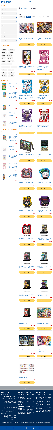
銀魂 (4, 55)
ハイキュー (12, 75)
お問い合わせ (34, 422)
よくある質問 (29, 422)
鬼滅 (4, 64)
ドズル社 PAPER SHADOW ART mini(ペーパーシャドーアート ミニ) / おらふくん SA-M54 (26, 97)
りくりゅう (12, 72)
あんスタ (4, 69)
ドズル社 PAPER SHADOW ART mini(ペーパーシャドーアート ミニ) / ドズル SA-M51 (44, 126)
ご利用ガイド (23, 422)
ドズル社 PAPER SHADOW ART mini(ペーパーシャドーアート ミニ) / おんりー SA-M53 (44, 97)
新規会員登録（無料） (26, 423)
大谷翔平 (4, 49)
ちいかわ (11, 52)
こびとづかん (12, 49)
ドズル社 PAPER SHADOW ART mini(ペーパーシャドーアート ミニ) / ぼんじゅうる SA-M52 (26, 126)
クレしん (4, 72)
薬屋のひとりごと (6, 66)
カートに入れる (27, 44)
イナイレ (4, 52)
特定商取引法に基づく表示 (7, 422)
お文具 (4, 58)
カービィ (9, 64)
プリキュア (10, 55)
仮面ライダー (11, 61)
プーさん (4, 75)
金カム (4, 61)
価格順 (33, 16)
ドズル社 (24, 8)
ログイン (31, 1)
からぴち (10, 58)
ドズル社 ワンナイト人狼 (24, 350)
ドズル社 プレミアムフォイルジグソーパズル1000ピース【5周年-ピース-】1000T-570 (26, 38)
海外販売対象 (48, 422)
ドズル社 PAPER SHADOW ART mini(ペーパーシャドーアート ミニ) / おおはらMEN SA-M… (44, 68)
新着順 (28, 16)
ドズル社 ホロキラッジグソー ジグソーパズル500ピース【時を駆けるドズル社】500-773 (44, 38)
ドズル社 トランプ (23, 377)
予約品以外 (48, 16)
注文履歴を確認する (41, 422)
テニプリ (14, 66)
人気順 (38, 16)
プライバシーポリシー (16, 422)
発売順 (43, 16)
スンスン (11, 69)
